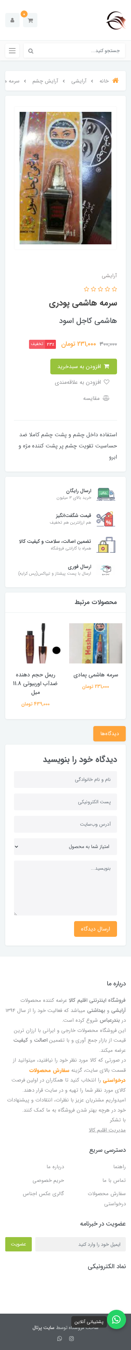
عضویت (18, 1244)
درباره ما (55, 1167)
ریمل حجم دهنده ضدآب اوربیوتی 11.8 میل (35, 683)
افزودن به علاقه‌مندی (79, 382)
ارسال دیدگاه (95, 929)
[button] (30, 20)
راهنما (119, 1167)
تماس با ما (114, 1180)
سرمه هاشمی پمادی (95, 674)
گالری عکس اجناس (43, 1194)
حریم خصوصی (48, 1180)
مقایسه (92, 398)
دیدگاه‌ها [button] (109, 734)
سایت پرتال (43, 1327)
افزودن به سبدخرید (80, 366)
